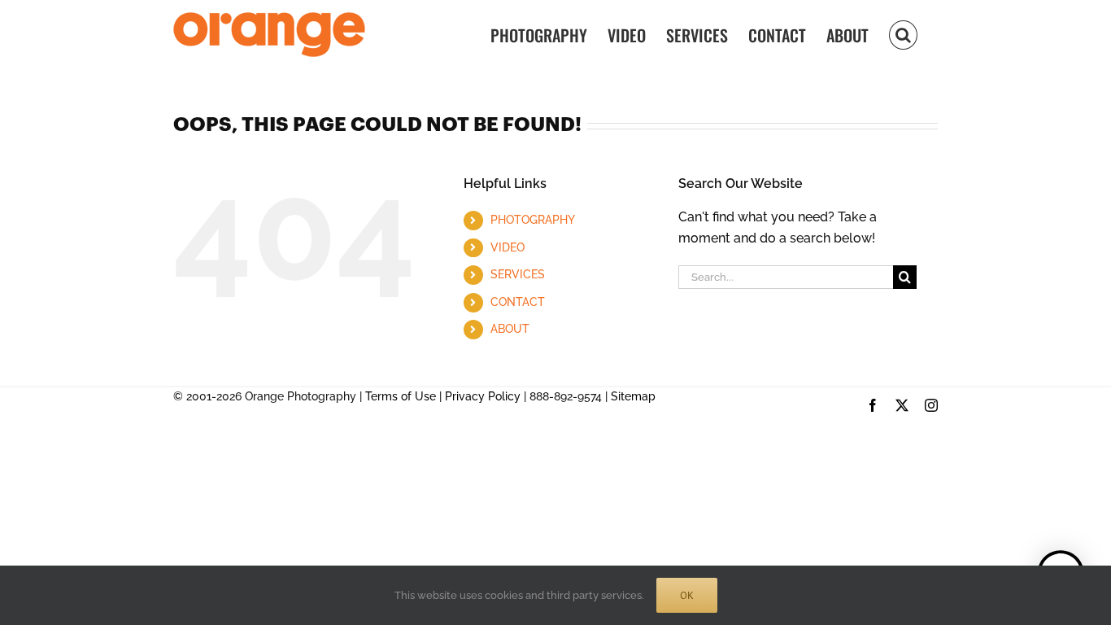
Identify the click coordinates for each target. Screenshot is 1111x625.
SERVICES (517, 274)
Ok (687, 595)
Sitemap (633, 396)
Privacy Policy (483, 396)
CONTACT (517, 301)
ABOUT (509, 328)
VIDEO (507, 247)
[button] (903, 34)
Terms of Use (400, 396)
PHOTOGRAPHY (532, 219)
